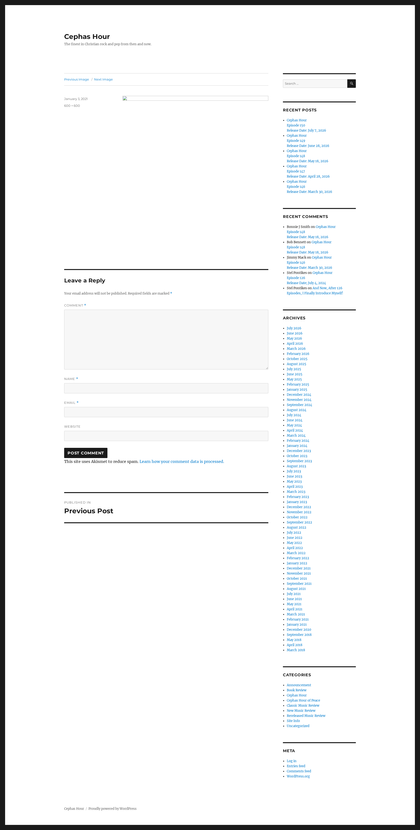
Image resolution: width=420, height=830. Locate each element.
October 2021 (297, 579)
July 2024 (294, 415)
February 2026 (298, 354)
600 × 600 (72, 106)
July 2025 (294, 369)
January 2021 (297, 624)
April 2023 (295, 487)
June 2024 (294, 420)
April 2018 (294, 645)
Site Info (293, 721)
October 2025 (297, 359)
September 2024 (299, 405)
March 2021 (296, 614)
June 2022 (294, 538)
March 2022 (296, 553)
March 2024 (296, 435)
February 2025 (298, 384)
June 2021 (294, 599)
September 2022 (299, 522)
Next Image (103, 79)
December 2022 (299, 507)
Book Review (296, 690)
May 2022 (294, 543)
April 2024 (295, 430)
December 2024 (299, 395)
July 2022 (294, 533)
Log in (292, 761)
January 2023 (297, 502)
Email (71, 403)
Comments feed (299, 771)
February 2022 (298, 558)
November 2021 (299, 573)
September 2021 (299, 584)
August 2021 (296, 589)
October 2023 (297, 456)
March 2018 (296, 650)
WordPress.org (298, 776)
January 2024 (297, 446)
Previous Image (76, 79)
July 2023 (294, 471)
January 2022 (297, 563)
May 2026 (294, 338)
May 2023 (294, 481)
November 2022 (299, 512)
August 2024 (296, 410)
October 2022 (297, 517)
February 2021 (298, 619)
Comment (75, 305)
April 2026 (295, 344)
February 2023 (298, 497)
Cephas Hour (87, 36)
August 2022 (296, 527)
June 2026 (295, 333)
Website (72, 426)
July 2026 (294, 328)
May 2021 (294, 604)
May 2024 (294, 425)
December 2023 (299, 451)
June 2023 (294, 476)
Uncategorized (298, 726)
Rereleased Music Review (306, 716)
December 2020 (299, 630)
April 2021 (294, 609)
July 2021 (294, 594)
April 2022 (295, 548)
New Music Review (301, 711)
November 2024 (299, 400)
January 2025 (297, 390)
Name (71, 379)
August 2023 (296, 466)
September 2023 (299, 461)
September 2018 (299, 635)
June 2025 (294, 374)
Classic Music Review (303, 706)
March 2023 (296, 492)
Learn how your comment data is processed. (182, 461)
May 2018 (294, 640)
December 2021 (299, 568)
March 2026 (296, 349)
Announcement (299, 685)
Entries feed (296, 766)
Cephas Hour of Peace (303, 700)
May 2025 (294, 379)
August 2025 (296, 364)
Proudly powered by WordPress (112, 809)
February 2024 (298, 441)
